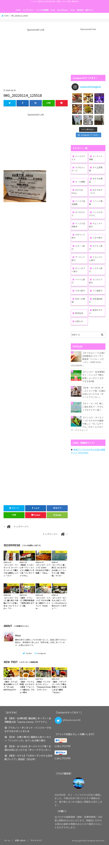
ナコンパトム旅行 (95, 259)
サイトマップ (36, 840)
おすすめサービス (95, 191)
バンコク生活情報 (42, 10)
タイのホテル (78, 214)
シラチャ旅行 (95, 270)
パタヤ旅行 (97, 237)
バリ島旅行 (97, 290)
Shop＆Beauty (62, 10)
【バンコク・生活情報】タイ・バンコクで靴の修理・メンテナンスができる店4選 (93, 376)
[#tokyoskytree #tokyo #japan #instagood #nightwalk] (77, 120)
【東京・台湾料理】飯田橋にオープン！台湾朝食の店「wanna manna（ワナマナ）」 (27, 720)
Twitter (29, 653)
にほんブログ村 (62, 746)
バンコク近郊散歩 (78, 225)
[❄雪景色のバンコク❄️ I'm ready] (88, 120)
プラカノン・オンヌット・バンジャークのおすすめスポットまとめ (27, 729)
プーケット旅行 (78, 259)
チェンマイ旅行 (95, 225)
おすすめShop (77, 191)
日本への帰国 (78, 300)
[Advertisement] (36, 58)
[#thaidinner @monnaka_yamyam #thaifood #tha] (77, 109)
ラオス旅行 (80, 290)
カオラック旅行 (78, 236)
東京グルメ (89, 10)
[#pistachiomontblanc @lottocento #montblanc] (88, 109)
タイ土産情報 (95, 169)
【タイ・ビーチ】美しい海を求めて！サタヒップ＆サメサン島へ (92, 406)
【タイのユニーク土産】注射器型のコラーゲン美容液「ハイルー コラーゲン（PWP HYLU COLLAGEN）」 (88, 359)
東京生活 (80, 10)
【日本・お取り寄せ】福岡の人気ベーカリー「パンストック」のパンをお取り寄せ (27, 738)
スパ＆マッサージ (78, 169)
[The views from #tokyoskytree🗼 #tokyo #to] (99, 109)
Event (53, 10)
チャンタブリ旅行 (78, 270)
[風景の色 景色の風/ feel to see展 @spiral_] (99, 120)
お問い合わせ (20, 840)
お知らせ (79, 321)
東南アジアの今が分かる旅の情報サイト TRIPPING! (88, 451)
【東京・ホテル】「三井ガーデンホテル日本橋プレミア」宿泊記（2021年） (28, 757)
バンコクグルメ (28, 10)
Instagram (41, 653)
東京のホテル (95, 311)
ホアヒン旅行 (95, 247)
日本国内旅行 (95, 300)
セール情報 (80, 181)
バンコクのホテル (96, 214)
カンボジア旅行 (95, 281)
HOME (18, 10)
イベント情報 (95, 203)
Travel (72, 10)
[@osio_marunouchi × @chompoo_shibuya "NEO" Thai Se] (88, 98)
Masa (18, 635)
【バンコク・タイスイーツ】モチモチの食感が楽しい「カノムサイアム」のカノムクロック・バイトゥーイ (87, 423)
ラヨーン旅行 (78, 247)
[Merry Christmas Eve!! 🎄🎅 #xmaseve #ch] (99, 98)
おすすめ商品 (95, 180)
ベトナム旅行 (78, 281)
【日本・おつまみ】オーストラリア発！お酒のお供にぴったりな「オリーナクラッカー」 (93, 392)
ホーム (7, 840)
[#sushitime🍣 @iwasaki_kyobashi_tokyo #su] (77, 98)
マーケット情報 (95, 158)
